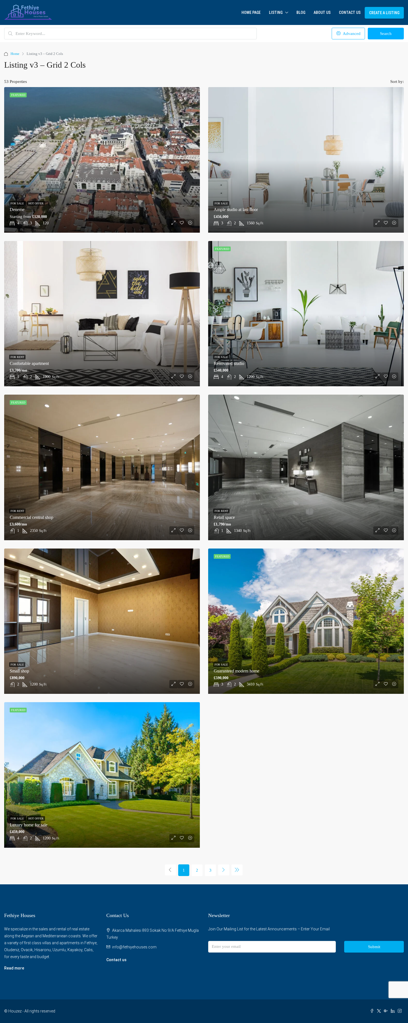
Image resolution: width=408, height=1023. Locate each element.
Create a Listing (384, 13)
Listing (276, 12)
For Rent (17, 357)
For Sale (18, 203)
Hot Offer (36, 203)
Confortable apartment (29, 363)
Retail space (224, 517)
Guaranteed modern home (236, 671)
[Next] (223, 869)
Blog (300, 12)
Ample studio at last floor (236, 209)
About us (322, 12)
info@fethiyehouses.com (134, 947)
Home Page (251, 12)
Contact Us (350, 12)
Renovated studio (229, 363)
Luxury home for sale (28, 825)
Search (386, 33)
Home (15, 54)
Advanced (351, 33)
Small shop (19, 671)
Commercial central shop (31, 517)
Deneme (17, 209)
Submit (374, 947)
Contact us (116, 960)
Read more (14, 968)
